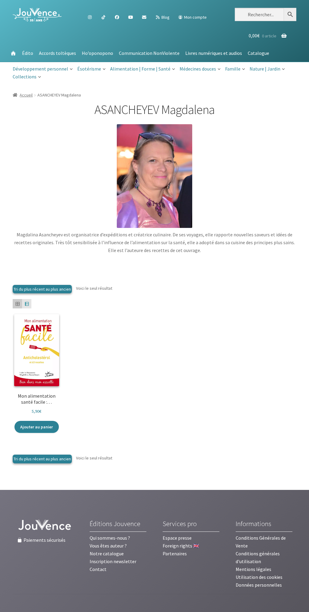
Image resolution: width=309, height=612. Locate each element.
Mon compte (195, 17)
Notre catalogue (107, 553)
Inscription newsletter (113, 561)
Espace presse (177, 538)
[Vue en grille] (17, 303)
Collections (25, 77)
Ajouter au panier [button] (36, 427)
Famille (233, 69)
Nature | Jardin (265, 69)
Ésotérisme (89, 69)
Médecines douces (198, 69)
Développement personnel (40, 69)
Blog (165, 17)
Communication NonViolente (149, 53)
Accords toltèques (57, 53)
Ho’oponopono (97, 53)
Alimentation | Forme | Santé (140, 69)
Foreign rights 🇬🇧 (181, 546)
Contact (98, 569)
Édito (27, 53)
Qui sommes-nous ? (110, 538)
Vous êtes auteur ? (108, 546)
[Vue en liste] (26, 303)
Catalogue (258, 53)
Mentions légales (253, 569)
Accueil (26, 95)
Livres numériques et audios (213, 53)
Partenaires (175, 553)
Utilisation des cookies (259, 577)
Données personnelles (259, 585)
